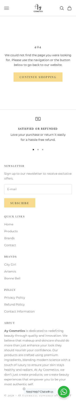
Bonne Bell (12, 278)
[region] (38, 129)
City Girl (10, 264)
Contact (10, 245)
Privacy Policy (14, 297)
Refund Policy (14, 304)
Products (11, 231)
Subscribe (19, 203)
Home (8, 224)
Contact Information (19, 311)
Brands (9, 238)
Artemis (10, 271)
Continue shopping (38, 77)
